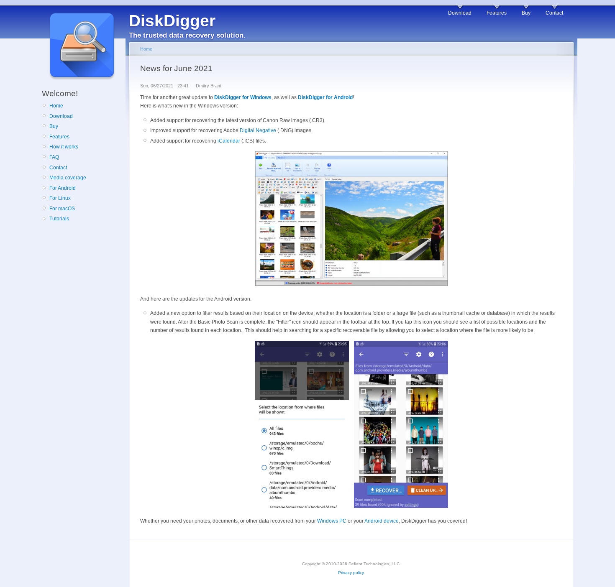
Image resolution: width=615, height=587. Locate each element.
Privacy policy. (351, 572)
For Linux (60, 198)
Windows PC (331, 521)
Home (56, 106)
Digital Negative (258, 130)
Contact (554, 13)
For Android (62, 188)
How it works (63, 147)
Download (460, 13)
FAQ (54, 157)
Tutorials (59, 219)
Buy (526, 13)
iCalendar (229, 141)
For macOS (62, 209)
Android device (381, 521)
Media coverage (67, 178)
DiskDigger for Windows (243, 97)
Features (497, 13)
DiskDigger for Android (325, 97)
